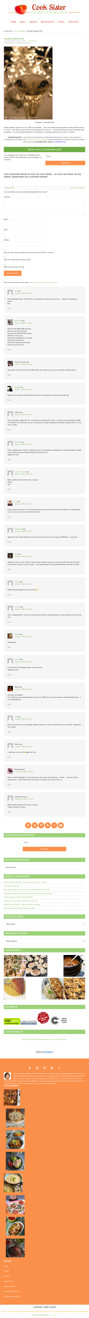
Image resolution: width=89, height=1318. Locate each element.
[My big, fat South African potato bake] (74, 989)
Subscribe (65, 163)
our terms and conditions (40, 1315)
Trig (16, 716)
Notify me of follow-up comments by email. (17, 259)
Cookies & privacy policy (12, 1296)
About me (7, 1276)
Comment (7, 197)
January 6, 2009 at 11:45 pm (24, 746)
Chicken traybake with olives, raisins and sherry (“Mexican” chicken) (25, 882)
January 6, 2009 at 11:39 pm (24, 719)
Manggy (17, 387)
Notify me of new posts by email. (14, 267)
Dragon (17, 582)
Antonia (17, 659)
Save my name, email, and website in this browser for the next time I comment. (29, 252)
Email (6, 229)
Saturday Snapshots (23, 43)
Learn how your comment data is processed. (43, 282)
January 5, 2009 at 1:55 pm (23, 556)
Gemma (17, 607)
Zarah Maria (18, 529)
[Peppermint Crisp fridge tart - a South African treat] (15, 966)
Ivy (16, 501)
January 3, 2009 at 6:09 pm (23, 364)
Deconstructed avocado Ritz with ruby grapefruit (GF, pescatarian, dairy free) (28, 893)
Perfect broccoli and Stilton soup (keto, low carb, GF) (20, 901)
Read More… (52, 1083)
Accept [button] (54, 1315)
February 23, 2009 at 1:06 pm (24, 771)
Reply (9, 308)
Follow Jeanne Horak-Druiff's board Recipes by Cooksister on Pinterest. (44, 1039)
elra (16, 291)
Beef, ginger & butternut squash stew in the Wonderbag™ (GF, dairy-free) (27, 890)
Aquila (17, 634)
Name (6, 219)
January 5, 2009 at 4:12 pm (23, 584)
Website (6, 240)
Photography (10, 43)
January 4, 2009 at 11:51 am (24, 474)
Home (6, 1266)
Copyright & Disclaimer (11, 1291)
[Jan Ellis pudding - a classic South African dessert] (15, 989)
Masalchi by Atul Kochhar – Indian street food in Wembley (22, 904)
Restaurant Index (10, 1286)
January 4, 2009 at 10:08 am (24, 444)
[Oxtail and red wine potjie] (74, 966)
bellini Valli (18, 321)
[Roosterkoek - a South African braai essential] (36, 966)
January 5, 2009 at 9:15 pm (23, 636)
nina (16, 554)
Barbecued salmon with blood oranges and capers (19, 908)
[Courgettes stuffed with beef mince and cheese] (52, 989)
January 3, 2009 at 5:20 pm (23, 323)
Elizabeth (18, 442)
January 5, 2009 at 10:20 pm (24, 662)
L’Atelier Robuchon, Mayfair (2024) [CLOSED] (18, 897)
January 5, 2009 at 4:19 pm (23, 609)
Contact (6, 1271)
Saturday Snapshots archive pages (37, 139)
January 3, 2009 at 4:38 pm (23, 293)
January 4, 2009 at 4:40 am (23, 414)
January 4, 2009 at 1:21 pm (23, 504)
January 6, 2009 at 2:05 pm (23, 689)
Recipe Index (8, 1281)
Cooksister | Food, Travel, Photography (44, 9)
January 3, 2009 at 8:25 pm (23, 389)
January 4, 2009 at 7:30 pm (23, 531)
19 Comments (32, 41)
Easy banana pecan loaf (11, 886)
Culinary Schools (20, 472)
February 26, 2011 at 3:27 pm (24, 799)
